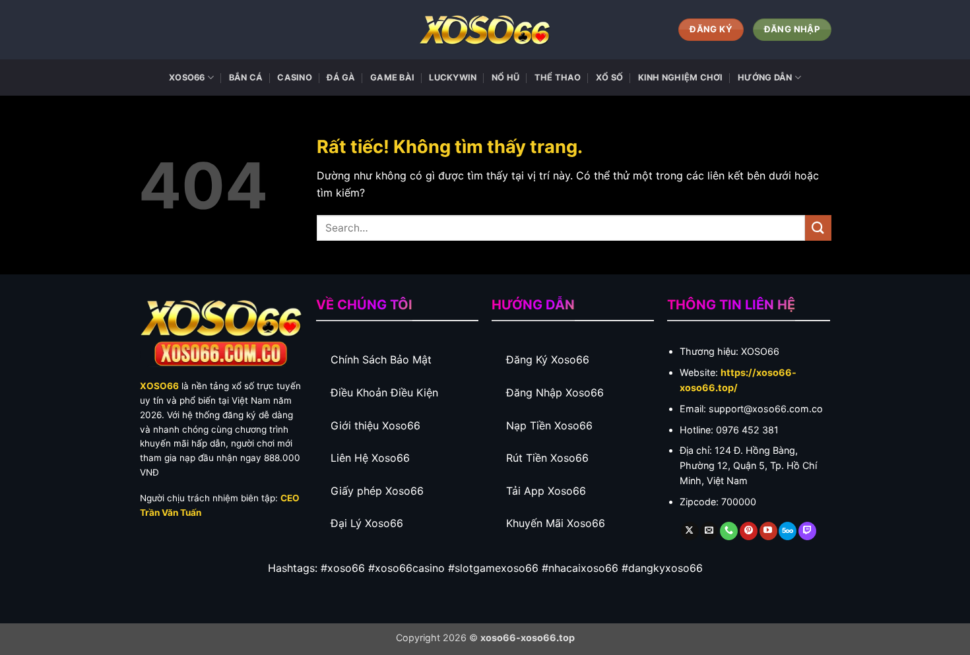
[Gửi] (818, 228)
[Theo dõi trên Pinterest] (749, 531)
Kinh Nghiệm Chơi (680, 77)
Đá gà (341, 77)
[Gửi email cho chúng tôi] (709, 531)
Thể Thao (557, 77)
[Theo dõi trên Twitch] (807, 531)
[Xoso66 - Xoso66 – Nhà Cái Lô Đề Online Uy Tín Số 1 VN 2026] (485, 30)
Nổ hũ (505, 77)
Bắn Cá (246, 77)
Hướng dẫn (765, 77)
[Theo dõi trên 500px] (787, 531)
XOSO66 (187, 77)
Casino (294, 77)
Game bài (392, 77)
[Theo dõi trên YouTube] (768, 531)
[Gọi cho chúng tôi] (729, 531)
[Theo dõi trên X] (690, 531)
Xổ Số (609, 77)
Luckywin (452, 77)
